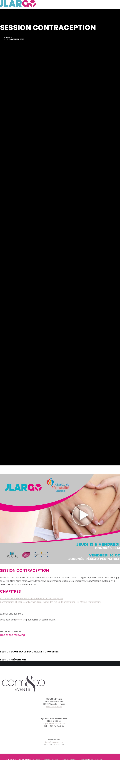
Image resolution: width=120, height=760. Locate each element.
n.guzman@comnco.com (54, 723)
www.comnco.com (54, 706)
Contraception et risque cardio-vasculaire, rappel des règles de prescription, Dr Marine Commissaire (50, 601)
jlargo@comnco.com (54, 742)
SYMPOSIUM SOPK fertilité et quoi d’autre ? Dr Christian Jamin (31, 598)
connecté (21, 619)
